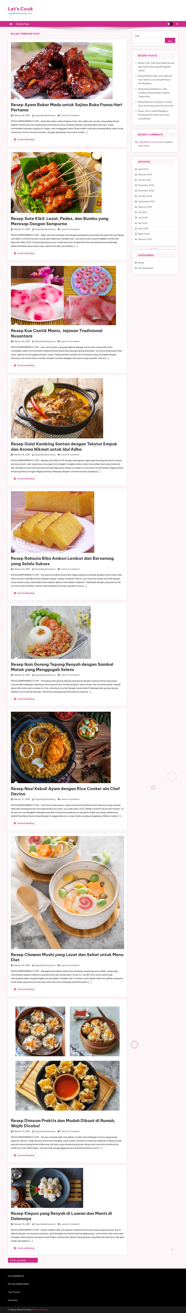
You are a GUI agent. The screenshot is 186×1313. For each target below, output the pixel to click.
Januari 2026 (144, 180)
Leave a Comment (70, 115)
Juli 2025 (142, 212)
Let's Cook (20, 9)
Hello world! (143, 145)
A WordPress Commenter (150, 142)
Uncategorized (145, 268)
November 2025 (146, 190)
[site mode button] (170, 24)
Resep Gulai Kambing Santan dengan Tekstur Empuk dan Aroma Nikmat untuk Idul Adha (64, 446)
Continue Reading (25, 139)
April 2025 (143, 228)
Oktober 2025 (145, 196)
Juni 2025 (143, 217)
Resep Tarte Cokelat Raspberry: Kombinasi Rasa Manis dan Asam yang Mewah (154, 115)
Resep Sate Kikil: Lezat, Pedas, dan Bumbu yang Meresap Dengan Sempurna (59, 221)
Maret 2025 (144, 234)
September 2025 (146, 201)
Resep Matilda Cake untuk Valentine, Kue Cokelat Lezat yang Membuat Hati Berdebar (155, 80)
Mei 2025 (142, 223)
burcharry (12, 1300)
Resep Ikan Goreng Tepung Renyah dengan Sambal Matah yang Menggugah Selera (62, 667)
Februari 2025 (145, 239)
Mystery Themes (40, 1309)
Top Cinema (14, 1292)
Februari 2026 (145, 174)
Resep (141, 262)
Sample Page (22, 24)
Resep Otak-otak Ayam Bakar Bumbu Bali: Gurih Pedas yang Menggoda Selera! (156, 67)
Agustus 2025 (145, 207)
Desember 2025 (146, 185)
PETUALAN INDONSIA (18, 1284)
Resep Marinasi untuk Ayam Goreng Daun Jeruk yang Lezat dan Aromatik (156, 104)
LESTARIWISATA (16, 1276)
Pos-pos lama (19, 1260)
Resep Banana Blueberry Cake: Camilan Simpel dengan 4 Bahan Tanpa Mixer (154, 93)
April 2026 (143, 169)
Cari (137, 36)
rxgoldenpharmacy (45, 115)
